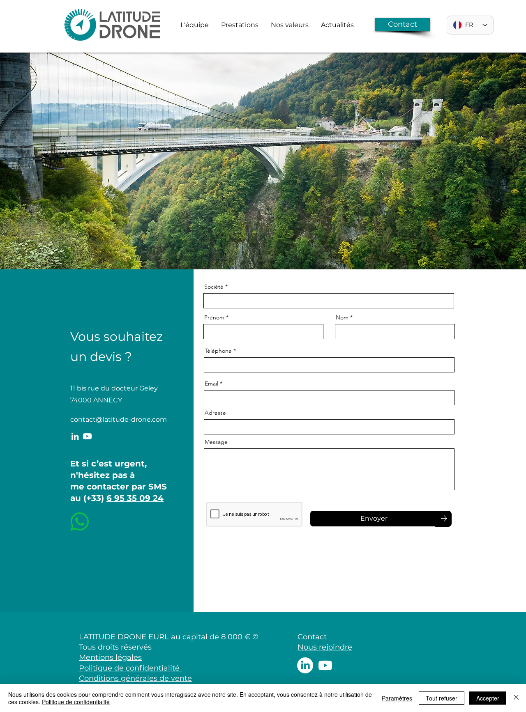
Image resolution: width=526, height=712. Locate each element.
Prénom (214, 317)
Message (216, 442)
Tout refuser (441, 698)
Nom (342, 317)
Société (214, 286)
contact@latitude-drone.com (118, 419)
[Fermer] (516, 698)
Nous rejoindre (325, 647)
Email (211, 383)
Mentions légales (110, 657)
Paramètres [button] (397, 698)
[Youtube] (87, 436)
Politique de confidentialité (130, 668)
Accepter (487, 698)
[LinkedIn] (75, 436)
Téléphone (218, 351)
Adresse (215, 413)
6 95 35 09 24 (135, 498)
